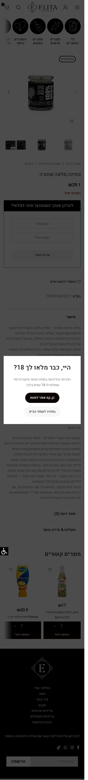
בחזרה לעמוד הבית (42, 411)
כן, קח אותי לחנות (42, 397)
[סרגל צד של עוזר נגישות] (4, 551)
